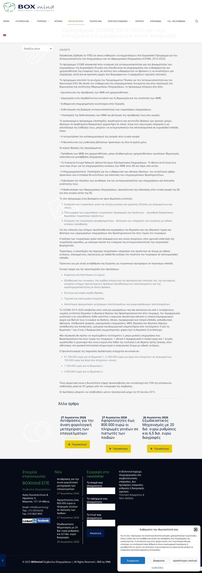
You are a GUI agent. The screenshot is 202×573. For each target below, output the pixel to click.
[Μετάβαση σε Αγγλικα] (4, 35)
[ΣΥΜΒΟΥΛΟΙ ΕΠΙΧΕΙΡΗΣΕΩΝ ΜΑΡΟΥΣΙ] (28, 7)
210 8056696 (35, 510)
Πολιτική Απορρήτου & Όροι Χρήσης (131, 496)
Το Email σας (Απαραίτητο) (94, 516)
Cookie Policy (157, 567)
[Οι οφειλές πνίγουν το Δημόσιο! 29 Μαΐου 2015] (3, 560)
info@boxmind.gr (39, 507)
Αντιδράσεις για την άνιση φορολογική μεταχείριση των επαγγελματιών (77, 426)
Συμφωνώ (133, 560)
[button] (195, 529)
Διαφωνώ (159, 560)
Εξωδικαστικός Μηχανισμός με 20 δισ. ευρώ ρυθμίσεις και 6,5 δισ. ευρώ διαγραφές (159, 429)
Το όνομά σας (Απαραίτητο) (95, 484)
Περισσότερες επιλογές (185, 560)
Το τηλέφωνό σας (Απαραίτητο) (97, 500)
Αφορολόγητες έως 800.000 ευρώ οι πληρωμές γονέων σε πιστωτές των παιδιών (119, 429)
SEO (99, 561)
